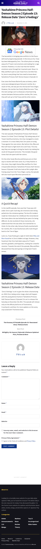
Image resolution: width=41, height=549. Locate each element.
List (2, 524)
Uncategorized (33, 521)
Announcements (7, 521)
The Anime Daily (9, 544)
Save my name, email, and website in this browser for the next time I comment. (20, 431)
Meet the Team (16, 541)
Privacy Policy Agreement (10, 438)
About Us (10, 539)
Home (3, 539)
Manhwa (17, 519)
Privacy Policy (31, 441)
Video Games (32, 524)
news (17, 521)
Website (4, 421)
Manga (3, 527)
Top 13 (30, 519)
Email (3, 412)
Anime (3, 519)
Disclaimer (27, 539)
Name (4, 403)
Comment (5, 377)
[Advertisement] (20, 462)
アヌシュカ (10, 23)
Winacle (34, 544)
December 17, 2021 (22, 23)
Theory (17, 527)
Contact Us (19, 539)
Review (17, 524)
